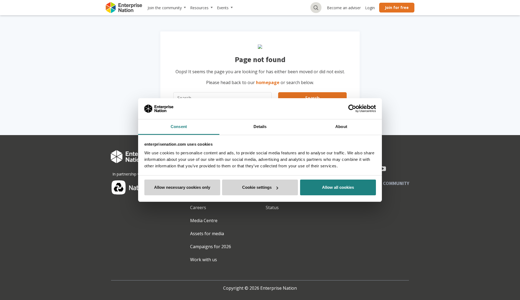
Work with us (203, 260)
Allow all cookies (338, 187)
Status (272, 207)
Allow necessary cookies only (182, 187)
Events (223, 7)
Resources (199, 7)
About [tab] (341, 126)
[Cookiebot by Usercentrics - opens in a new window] (352, 109)
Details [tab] (260, 126)
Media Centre (203, 221)
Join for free (397, 7)
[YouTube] (382, 168)
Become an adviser (344, 7)
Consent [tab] (179, 126)
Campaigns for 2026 (210, 247)
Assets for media (207, 234)
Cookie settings (257, 187)
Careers (198, 207)
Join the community (165, 7)
